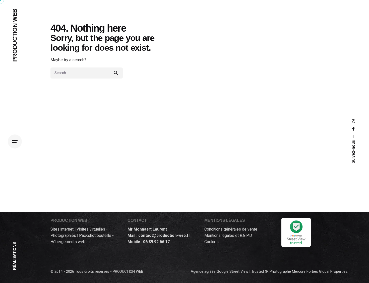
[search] (117, 73)
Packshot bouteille (95, 235)
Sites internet (62, 229)
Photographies (63, 235)
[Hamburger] (15, 141)
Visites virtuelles (91, 229)
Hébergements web (67, 242)
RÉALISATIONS (15, 256)
